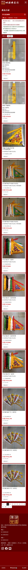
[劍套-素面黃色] (14, 50)
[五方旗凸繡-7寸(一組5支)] (14, 399)
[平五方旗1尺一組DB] (14, 247)
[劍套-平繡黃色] (14, 93)
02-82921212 (4, 540)
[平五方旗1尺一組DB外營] (14, 323)
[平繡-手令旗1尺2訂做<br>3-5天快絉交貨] (14, 135)
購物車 (14, 568)
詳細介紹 (5, 78)
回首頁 (3, 568)
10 (5, 506)
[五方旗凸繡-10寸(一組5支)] (14, 437)
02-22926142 (4, 532)
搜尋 (25, 568)
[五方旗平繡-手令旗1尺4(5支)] (14, 171)
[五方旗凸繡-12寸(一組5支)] (14, 475)
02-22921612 (4, 534)
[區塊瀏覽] (11, 36)
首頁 (5, 17)
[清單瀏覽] (8, 36)
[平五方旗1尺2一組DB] (14, 361)
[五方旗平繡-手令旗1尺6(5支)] (14, 209)
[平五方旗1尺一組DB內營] (14, 285)
